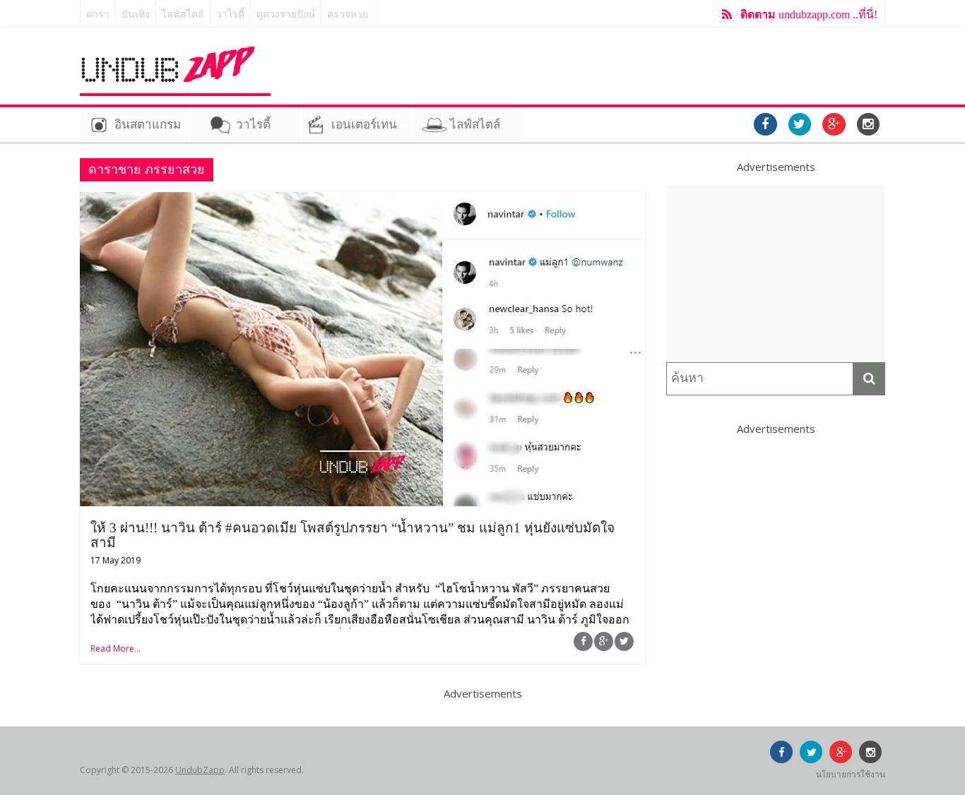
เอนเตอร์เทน (364, 124)
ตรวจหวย (347, 14)
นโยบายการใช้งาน (850, 774)
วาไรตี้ (230, 14)
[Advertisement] (775, 274)
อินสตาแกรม (147, 124)
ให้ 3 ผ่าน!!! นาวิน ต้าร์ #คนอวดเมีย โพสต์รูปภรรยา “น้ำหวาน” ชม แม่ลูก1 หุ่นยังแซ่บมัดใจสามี (352, 535)
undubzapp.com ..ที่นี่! (808, 14)
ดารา (97, 14)
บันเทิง (136, 14)
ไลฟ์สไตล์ (183, 14)
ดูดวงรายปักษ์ (285, 14)
